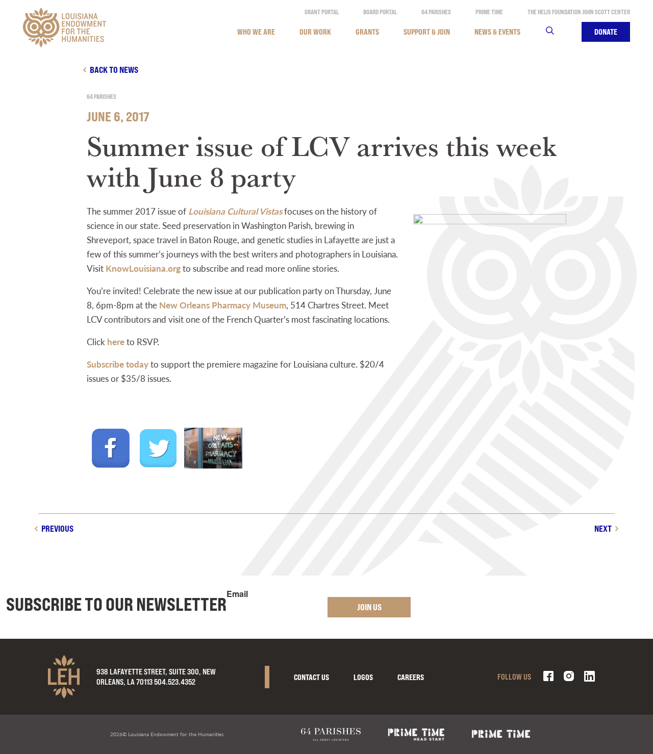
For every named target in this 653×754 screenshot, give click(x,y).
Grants (367, 32)
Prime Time (489, 12)
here (115, 341)
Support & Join (427, 32)
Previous (57, 528)
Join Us (369, 607)
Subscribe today (117, 364)
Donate (605, 32)
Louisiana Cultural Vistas (235, 211)
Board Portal (380, 12)
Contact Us (311, 677)
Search (556, 32)
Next (603, 528)
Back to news (114, 69)
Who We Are (256, 32)
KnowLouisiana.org (143, 268)
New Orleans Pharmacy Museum (222, 305)
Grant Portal (322, 12)
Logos (363, 677)
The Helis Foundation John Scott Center (579, 12)
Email (237, 594)
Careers (410, 677)
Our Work (315, 32)
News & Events (497, 32)
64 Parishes (436, 12)
